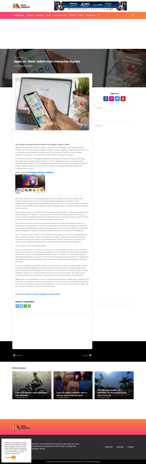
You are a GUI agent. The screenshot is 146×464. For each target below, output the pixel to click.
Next (137, 381)
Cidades (30, 15)
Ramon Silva (19, 279)
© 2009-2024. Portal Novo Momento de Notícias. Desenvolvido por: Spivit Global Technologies (73, 455)
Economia (39, 15)
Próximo (85, 349)
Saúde (81, 15)
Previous (9, 381)
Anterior (19, 349)
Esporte (72, 15)
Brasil (48, 15)
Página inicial (19, 15)
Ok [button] (13, 457)
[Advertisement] (73, 34)
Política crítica (60, 15)
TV (99, 15)
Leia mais (8, 457)
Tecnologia (90, 15)
